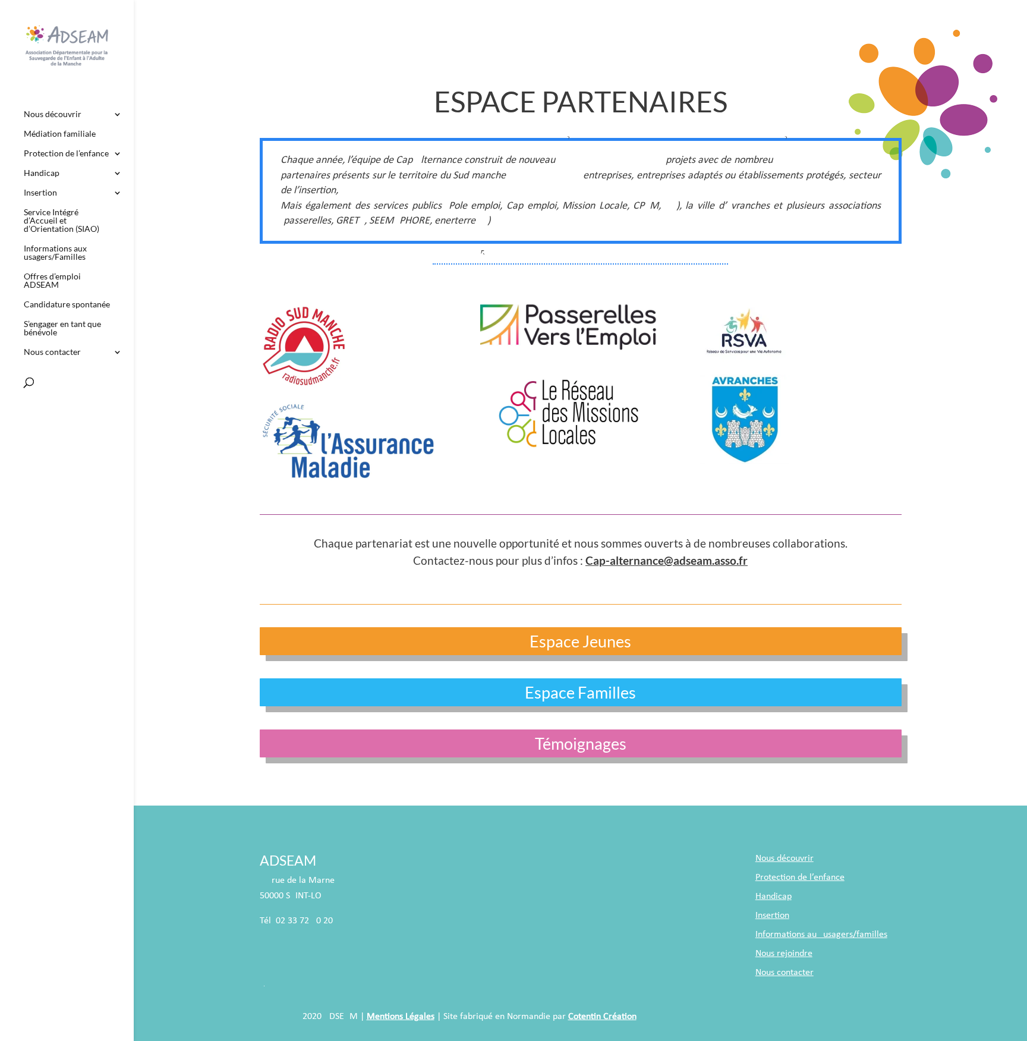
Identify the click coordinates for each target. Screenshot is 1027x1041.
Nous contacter (52, 352)
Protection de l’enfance (66, 153)
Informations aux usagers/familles (821, 934)
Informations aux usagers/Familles (55, 253)
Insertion (40, 192)
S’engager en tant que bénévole (62, 328)
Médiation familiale (60, 134)
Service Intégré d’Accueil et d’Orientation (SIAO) (61, 221)
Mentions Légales (400, 1016)
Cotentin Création (602, 1016)
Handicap (41, 173)
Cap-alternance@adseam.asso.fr (666, 560)
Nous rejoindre (783, 953)
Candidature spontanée (67, 304)
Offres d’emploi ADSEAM (52, 281)
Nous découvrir (52, 114)
